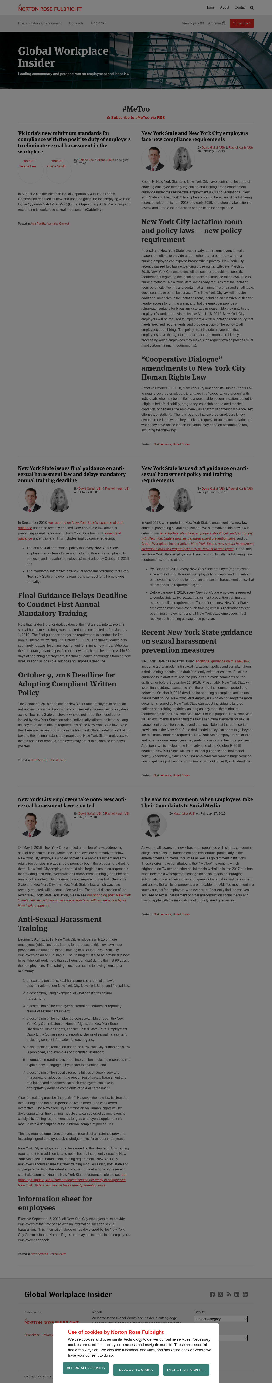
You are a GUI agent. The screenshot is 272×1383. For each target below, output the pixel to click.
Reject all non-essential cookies (188, 1370)
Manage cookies (136, 1370)
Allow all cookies (86, 1368)
